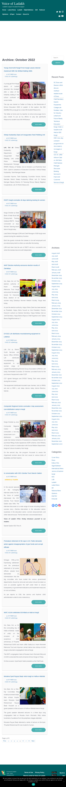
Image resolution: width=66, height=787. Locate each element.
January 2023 (56, 372)
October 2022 (56, 380)
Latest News (55, 485)
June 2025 (55, 292)
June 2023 (55, 358)
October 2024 (56, 314)
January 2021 (56, 438)
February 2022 (56, 402)
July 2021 (54, 422)
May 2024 (55, 328)
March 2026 (55, 267)
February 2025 (56, 303)
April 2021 (55, 430)
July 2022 (55, 389)
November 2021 (57, 411)
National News (56, 490)
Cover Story (55, 457)
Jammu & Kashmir (57, 471)
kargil (53, 474)
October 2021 (56, 413)
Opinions (54, 493)
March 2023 (55, 366)
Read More (38, 124)
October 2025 (56, 281)
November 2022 (57, 377)
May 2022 (55, 394)
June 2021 (55, 424)
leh (53, 488)
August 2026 (56, 253)
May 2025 (55, 295)
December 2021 (57, 408)
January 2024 (56, 339)
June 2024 (55, 325)
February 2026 (56, 270)
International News (57, 468)
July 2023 (55, 355)
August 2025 (56, 286)
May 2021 (55, 427)
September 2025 (57, 284)
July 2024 (55, 322)
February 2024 (56, 336)
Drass (53, 460)
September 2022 (57, 383)
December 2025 (57, 275)
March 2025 (55, 300)
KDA (53, 477)
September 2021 (57, 416)
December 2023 (57, 342)
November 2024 (57, 311)
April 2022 (55, 397)
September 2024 (57, 317)
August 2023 (56, 353)
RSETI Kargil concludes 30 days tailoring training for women (24, 200)
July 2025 (55, 289)
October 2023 (56, 347)
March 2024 (55, 333)
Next (33, 741)
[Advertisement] (33, 35)
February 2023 (56, 369)
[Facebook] (53, 505)
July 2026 (55, 256)
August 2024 (56, 319)
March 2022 (55, 400)
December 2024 (57, 308)
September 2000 (57, 444)
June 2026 (55, 259)
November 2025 (57, 278)
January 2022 (56, 405)
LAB (53, 479)
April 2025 (55, 297)
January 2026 (56, 272)
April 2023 (55, 364)
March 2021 (55, 433)
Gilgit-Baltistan (56, 466)
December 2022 (57, 375)
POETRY (54, 496)
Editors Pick (55, 463)
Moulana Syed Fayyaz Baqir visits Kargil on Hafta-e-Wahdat (24, 676)
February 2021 (56, 436)
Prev (4, 741)
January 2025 (56, 306)
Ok (33, 784)
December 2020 (57, 441)
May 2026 (55, 261)
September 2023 (57, 350)
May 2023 (55, 361)
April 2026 (55, 264)
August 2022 (56, 386)
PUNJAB (54, 499)
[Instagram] (59, 505)
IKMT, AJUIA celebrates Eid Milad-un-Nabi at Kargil (21, 612)
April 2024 (55, 330)
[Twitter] (56, 505)
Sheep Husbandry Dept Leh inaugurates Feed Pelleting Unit (24, 135)
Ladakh (54, 482)
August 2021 (55, 419)
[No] (64, 781)
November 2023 (57, 344)
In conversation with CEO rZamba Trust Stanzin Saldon (23, 473)
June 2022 (55, 391)
